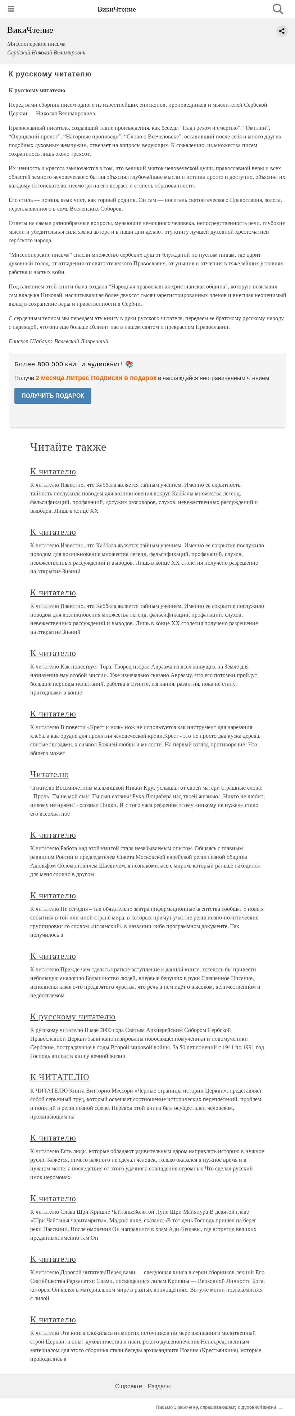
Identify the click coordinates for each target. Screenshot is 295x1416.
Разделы (159, 1386)
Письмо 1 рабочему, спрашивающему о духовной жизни (216, 1407)
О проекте (128, 1386)
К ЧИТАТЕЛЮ (60, 1076)
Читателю (49, 774)
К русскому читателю (73, 1016)
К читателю (53, 471)
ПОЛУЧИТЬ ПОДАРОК (53, 396)
